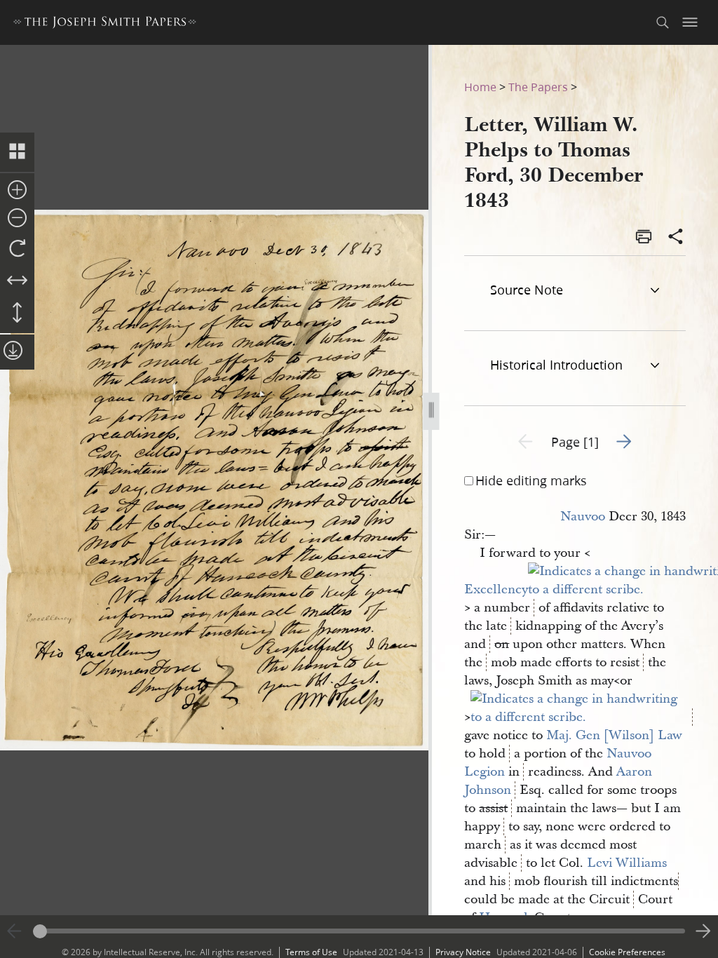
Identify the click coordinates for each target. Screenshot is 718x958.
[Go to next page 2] (703, 931)
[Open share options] (676, 238)
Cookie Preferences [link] (627, 952)
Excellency (496, 589)
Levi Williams (627, 863)
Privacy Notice (463, 952)
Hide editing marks (531, 480)
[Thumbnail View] (17, 152)
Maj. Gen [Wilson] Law (614, 735)
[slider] (359, 931)
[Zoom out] (17, 219)
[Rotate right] (17, 249)
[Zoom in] (17, 191)
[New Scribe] (581, 717)
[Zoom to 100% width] (17, 281)
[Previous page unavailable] (15, 931)
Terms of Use (311, 952)
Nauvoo (582, 516)
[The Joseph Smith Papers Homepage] (105, 24)
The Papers (538, 87)
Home (480, 87)
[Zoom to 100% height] (17, 313)
